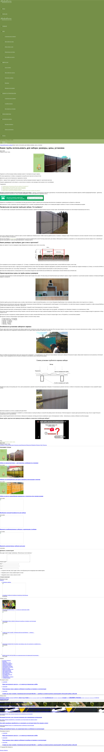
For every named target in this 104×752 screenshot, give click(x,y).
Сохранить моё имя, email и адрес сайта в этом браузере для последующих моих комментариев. (23, 570)
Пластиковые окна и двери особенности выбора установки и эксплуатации (19, 621)
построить (55, 697)
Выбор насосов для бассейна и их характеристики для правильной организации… (20, 655)
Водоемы (7, 83)
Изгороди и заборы (9, 77)
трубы (13, 441)
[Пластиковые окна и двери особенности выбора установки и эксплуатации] (9, 620)
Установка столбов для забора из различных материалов (15, 595)
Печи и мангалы (6, 114)
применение (60, 697)
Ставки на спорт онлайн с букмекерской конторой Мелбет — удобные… (18, 632)
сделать (78, 697)
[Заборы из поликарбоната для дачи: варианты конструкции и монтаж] (11, 477)
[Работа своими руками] (6, 2)
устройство (96, 697)
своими (72, 697)
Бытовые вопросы (9, 124)
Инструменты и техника (10, 108)
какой (38, 697)
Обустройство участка (10, 72)
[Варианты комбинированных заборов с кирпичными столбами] (11, 527)
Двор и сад (5, 62)
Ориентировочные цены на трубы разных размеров (14, 188)
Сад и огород (8, 67)
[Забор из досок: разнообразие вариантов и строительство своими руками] (11, 493)
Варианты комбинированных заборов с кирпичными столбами (18, 529)
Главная (2, 145)
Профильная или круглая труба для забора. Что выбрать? (15, 186)
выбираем (11, 697)
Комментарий (3, 561)
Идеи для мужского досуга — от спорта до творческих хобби (15, 609)
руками (64, 697)
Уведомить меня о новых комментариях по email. (12, 572)
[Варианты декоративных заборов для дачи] (11, 543)
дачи (23, 697)
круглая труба (13, 238)
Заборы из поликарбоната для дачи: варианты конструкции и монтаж (20, 479)
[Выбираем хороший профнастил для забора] (11, 510)
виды (7, 697)
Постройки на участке (10, 57)
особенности (49, 697)
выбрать (16, 697)
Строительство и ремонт (10, 36)
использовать (6, 441)
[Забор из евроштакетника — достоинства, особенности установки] (11, 460)
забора (1, 441)
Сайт (1, 568)
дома (27, 697)
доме (30, 697)
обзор (43, 697)
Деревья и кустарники (10, 88)
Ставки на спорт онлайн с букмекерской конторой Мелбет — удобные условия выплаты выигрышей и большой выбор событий (37, 711)
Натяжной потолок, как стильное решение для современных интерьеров (21, 717)
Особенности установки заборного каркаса (12, 189)
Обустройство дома (9, 41)
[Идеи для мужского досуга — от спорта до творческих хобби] (9, 608)
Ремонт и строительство (9, 93)
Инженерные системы (10, 52)
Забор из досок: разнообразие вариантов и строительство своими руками (21, 496)
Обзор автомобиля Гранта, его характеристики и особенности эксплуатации (22, 728)
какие (11, 441)
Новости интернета (9, 129)
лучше (40, 697)
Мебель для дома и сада (7, 669)
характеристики (4, 699)
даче (20, 697)
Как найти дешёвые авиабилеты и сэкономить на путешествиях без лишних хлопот (24, 723)
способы (82, 697)
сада (68, 697)
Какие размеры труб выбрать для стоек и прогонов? (14, 187)
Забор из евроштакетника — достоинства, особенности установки (19, 463)
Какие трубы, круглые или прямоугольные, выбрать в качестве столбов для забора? (21, 190)
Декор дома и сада (9, 46)
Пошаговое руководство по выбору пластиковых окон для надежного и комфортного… (21, 644)
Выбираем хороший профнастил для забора (13, 512)
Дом (3, 31)
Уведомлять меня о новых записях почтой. (11, 574)
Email (1, 566)
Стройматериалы (9, 103)
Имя (1, 563)
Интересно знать (7, 119)
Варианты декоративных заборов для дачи (12, 546)
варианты (3, 697)
